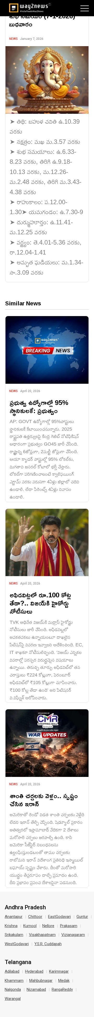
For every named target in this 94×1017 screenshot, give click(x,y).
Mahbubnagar (40, 980)
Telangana (18, 962)
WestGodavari (17, 944)
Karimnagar (59, 971)
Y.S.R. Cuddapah (48, 944)
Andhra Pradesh (25, 907)
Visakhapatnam (42, 934)
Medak (63, 980)
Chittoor (35, 916)
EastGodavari (59, 916)
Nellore (48, 925)
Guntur (82, 916)
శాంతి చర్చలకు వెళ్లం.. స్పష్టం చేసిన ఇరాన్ (44, 799)
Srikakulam (14, 934)
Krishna (11, 925)
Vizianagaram (73, 934)
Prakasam (68, 925)
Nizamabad (36, 989)
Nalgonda (13, 989)
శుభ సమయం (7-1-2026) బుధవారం (42, 19)
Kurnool (30, 925)
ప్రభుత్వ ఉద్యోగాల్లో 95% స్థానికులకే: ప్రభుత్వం (39, 406)
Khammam (14, 980)
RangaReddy (62, 989)
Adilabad (12, 971)
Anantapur (13, 916)
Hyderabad (34, 971)
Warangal (13, 998)
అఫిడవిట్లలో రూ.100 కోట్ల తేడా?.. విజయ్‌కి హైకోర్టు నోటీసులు (40, 603)
